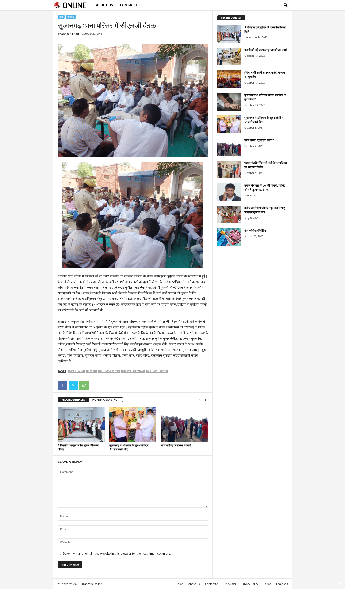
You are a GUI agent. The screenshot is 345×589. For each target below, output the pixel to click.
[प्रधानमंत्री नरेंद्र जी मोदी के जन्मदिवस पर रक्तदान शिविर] (229, 169)
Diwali (91, 371)
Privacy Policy (250, 583)
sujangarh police (133, 371)
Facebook (282, 583)
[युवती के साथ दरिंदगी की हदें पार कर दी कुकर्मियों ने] (229, 102)
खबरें (61, 16)
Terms (267, 583)
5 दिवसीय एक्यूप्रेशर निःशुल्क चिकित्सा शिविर (78, 447)
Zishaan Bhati (70, 33)
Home (179, 583)
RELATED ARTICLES (73, 399)
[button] (285, 5)
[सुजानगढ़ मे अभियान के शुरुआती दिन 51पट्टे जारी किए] (132, 424)
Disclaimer (230, 583)
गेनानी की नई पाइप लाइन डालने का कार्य (265, 50)
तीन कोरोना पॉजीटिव (255, 230)
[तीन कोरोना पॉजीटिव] (229, 237)
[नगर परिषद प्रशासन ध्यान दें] (184, 424)
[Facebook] (62, 385)
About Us (104, 5)
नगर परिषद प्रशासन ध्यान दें (176, 445)
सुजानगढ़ (70, 16)
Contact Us (130, 5)
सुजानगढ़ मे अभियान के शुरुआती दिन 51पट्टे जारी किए (128, 447)
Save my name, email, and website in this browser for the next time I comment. (117, 553)
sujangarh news (109, 371)
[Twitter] (73, 385)
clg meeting (76, 371)
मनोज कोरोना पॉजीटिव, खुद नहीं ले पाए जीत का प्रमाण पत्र (264, 210)
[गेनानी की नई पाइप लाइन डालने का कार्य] (229, 56)
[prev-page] (200, 399)
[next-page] (205, 399)
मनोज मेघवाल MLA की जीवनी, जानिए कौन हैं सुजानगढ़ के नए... (264, 187)
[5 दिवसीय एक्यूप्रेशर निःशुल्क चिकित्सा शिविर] (81, 424)
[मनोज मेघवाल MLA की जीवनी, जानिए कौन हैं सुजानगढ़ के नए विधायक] (229, 192)
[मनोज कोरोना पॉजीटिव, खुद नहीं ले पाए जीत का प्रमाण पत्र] (229, 214)
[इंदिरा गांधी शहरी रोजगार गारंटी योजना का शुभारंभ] (229, 79)
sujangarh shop (156, 371)
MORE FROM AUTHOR (105, 399)
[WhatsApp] (84, 385)
